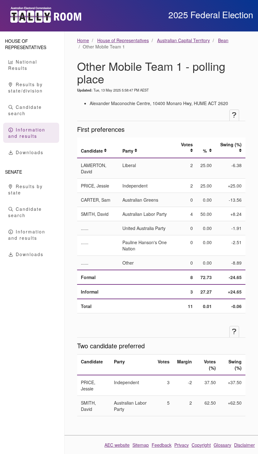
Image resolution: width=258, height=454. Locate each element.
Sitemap (140, 445)
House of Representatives (123, 40)
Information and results (26, 132)
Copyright (201, 445)
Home (83, 40)
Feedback (161, 445)
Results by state (25, 189)
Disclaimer (244, 445)
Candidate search (25, 110)
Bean (223, 40)
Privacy (181, 445)
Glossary (222, 445)
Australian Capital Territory (183, 40)
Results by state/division (25, 87)
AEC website (117, 445)
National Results (22, 65)
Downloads (28, 152)
